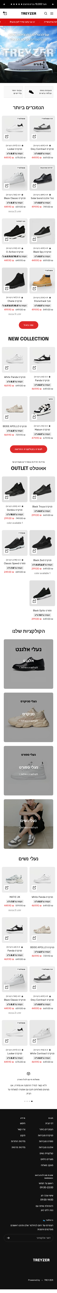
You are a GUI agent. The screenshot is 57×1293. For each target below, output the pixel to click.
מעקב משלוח (47, 1165)
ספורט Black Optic (42, 610)
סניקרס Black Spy (42, 251)
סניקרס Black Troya (42, 506)
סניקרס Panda (42, 380)
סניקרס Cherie (15, 301)
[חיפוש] (45, 13)
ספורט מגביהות (46, 1141)
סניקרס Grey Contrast (42, 149)
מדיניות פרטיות (18, 1147)
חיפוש (22, 1123)
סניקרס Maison (42, 429)
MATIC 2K (15, 897)
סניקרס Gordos (14, 510)
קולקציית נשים (46, 1153)
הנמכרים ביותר (46, 1129)
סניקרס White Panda (14, 377)
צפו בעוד (29, 325)
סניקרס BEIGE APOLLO (15, 426)
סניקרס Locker (14, 149)
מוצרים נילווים (47, 1159)
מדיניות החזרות (18, 1141)
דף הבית (49, 1123)
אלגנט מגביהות (46, 1147)
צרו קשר (21, 1129)
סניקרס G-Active (14, 251)
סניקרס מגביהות (45, 1135)
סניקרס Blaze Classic (15, 198)
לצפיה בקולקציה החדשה (28, 449)
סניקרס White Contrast (42, 1053)
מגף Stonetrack (42, 301)
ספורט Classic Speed (14, 563)
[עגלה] (5, 13)
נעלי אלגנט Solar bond (42, 198)
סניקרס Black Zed (42, 560)
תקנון (22, 1135)
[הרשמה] (8, 1238)
